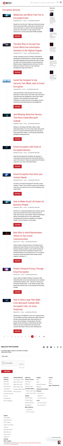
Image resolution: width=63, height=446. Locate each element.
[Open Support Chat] (59, 442)
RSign (50, 381)
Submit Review (36, 2)
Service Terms (7, 434)
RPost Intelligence (8, 401)
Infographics (28, 405)
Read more (17, 36)
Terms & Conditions (24, 442)
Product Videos (29, 400)
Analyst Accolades (41, 384)
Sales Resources (8, 420)
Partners (6, 427)
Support (6, 415)
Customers (28, 381)
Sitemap (6, 439)
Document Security (8, 393)
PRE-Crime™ (6, 384)
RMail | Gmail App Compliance (35, 442)
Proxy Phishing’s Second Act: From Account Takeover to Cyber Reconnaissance (53, 63)
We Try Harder (7, 422)
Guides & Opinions (29, 402)
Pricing (50, 377)
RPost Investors (17, 391)
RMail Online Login (18, 384)
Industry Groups (29, 386)
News (38, 382)
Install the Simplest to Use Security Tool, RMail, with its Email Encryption (28, 83)
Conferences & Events (42, 389)
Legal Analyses (28, 398)
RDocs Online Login (18, 387)
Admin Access (7, 432)
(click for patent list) (14, 444)
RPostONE (6, 381)
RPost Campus (7, 441)
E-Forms (6, 396)
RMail (50, 379)
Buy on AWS (47, 2)
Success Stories (29, 379)
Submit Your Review (8, 425)
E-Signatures (7, 389)
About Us (6, 377)
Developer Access (8, 429)
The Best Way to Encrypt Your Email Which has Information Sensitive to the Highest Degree (27, 47)
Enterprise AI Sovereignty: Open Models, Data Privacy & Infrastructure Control (53, 20)
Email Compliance (8, 391)
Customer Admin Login (19, 389)
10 (39, 336)
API (40, 2)
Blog (26, 20)
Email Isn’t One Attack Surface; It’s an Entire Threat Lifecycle (53, 49)
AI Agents (43, 2)
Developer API (7, 398)
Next (44, 336)
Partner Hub (53, 2)
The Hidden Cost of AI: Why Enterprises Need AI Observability (53, 77)
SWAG (32, 2)
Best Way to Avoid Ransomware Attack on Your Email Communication (27, 235)
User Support (7, 417)
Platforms (27, 384)
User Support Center (19, 379)
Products (6, 379)
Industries (27, 377)
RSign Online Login (18, 382)
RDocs (50, 383)
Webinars (39, 387)
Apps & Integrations (54, 385)
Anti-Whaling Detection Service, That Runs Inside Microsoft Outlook (27, 117)
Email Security (7, 386)
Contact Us (6, 437)
